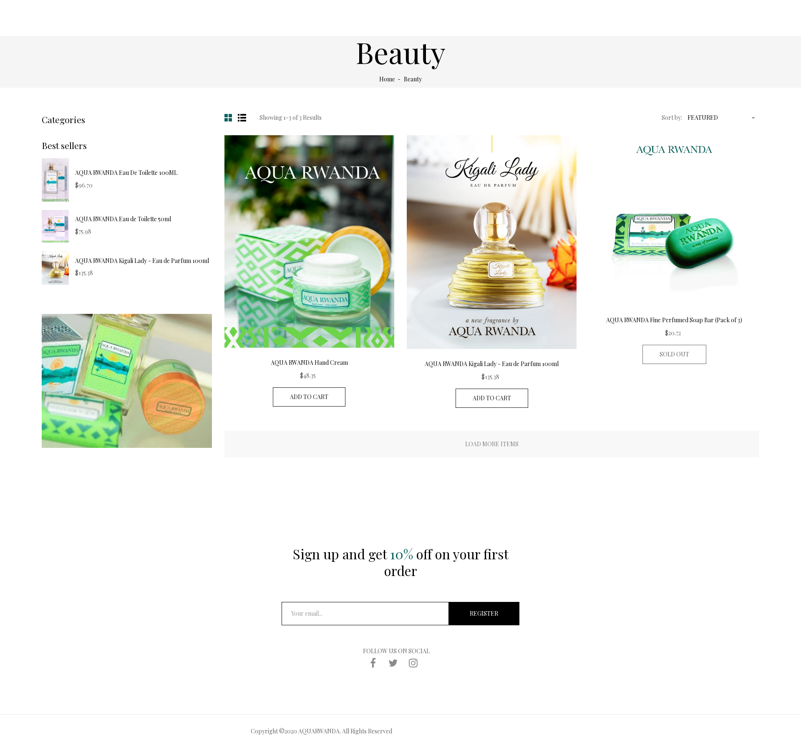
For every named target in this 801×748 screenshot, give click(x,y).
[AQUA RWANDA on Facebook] (373, 662)
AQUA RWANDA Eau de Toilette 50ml (123, 219)
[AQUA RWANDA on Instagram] (413, 662)
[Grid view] (229, 118)
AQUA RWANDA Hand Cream (309, 362)
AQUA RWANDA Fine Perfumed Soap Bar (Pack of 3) (674, 320)
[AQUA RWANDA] (127, 381)
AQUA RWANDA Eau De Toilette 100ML (126, 173)
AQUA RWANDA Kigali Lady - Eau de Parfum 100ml (142, 261)
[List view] (243, 118)
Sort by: (672, 117)
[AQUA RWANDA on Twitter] (393, 662)
